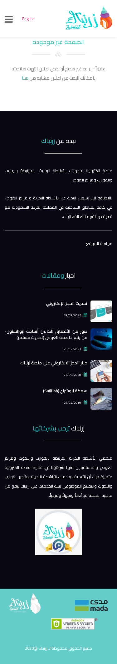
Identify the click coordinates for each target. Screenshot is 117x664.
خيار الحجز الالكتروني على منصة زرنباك (53, 363)
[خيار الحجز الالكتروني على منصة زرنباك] (101, 370)
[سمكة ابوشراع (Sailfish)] (101, 398)
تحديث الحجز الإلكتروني (66, 303)
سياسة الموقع (99, 243)
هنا (25, 78)
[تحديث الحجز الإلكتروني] (101, 310)
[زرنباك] (58, 611)
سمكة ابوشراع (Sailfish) (65, 391)
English (28, 18)
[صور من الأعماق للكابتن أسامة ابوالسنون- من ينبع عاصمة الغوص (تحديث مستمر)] (101, 338)
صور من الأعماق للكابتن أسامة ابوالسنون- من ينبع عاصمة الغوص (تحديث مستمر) (46, 334)
